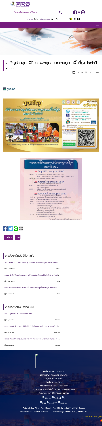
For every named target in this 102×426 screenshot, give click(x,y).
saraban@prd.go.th (60, 385)
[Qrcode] (21, 228)
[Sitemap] (46, 397)
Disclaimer (62, 408)
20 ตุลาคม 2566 (10, 320)
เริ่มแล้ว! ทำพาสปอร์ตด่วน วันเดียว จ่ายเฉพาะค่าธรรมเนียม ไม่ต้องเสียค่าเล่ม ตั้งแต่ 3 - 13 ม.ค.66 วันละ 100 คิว (39, 338)
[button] (97, 25)
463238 (58, 332)
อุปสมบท (8, 237)
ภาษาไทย (30, 19)
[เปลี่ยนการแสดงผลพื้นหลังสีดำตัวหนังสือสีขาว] (79, 19)
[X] (63, 397)
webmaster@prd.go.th (66, 389)
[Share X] (10, 228)
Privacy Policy (40, 408)
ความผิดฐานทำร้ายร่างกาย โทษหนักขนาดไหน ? (19, 313)
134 (59, 269)
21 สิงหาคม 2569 (10, 269)
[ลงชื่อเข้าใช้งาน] (83, 13)
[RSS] (43, 402)
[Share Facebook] (5, 228)
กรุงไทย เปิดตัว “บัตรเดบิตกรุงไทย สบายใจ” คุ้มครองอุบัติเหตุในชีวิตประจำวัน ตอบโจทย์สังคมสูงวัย (34, 275)
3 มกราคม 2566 (10, 345)
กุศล (18, 237)
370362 (58, 345)
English (36, 19)
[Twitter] (79, 13)
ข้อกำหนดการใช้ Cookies (76, 408)
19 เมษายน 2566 (10, 332)
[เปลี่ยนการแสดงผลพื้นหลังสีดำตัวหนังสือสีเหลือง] (71, 19)
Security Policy (51, 408)
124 (59, 281)
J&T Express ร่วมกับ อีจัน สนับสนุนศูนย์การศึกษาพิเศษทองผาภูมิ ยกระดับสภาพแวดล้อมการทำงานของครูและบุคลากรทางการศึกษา (46, 262)
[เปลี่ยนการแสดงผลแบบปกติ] (75, 19)
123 (59, 294)
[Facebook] (75, 13)
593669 (58, 320)
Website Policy (28, 408)
